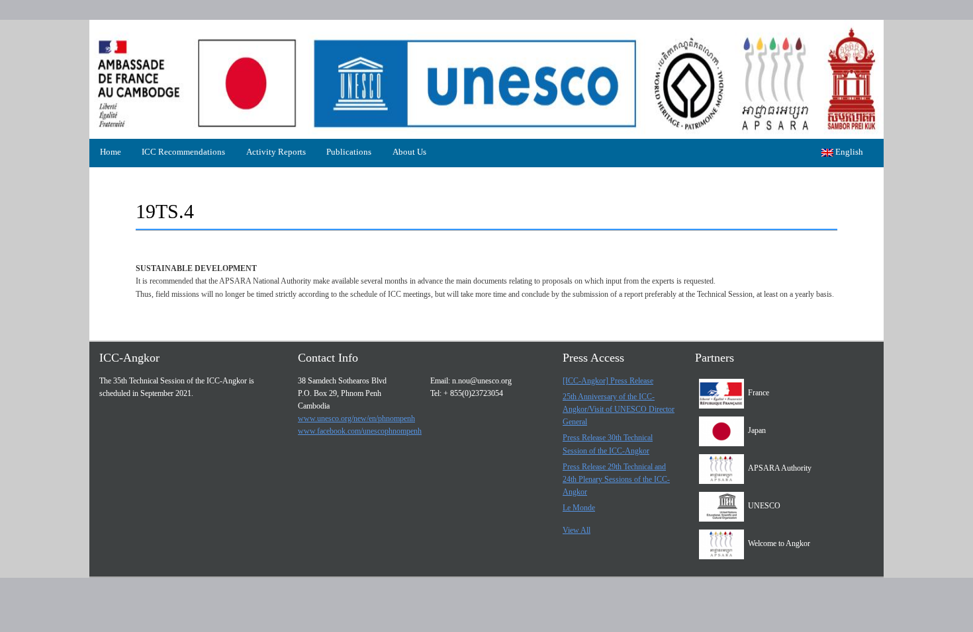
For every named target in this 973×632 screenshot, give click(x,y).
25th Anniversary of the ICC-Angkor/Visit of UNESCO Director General (618, 409)
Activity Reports (276, 152)
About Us (409, 152)
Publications (348, 152)
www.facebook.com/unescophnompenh (360, 431)
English (848, 152)
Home (110, 152)
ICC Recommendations (183, 152)
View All (576, 530)
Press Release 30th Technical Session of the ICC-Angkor (608, 444)
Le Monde (579, 507)
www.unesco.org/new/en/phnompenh (356, 418)
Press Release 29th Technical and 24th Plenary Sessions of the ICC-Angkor (616, 479)
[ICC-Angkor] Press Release (608, 380)
